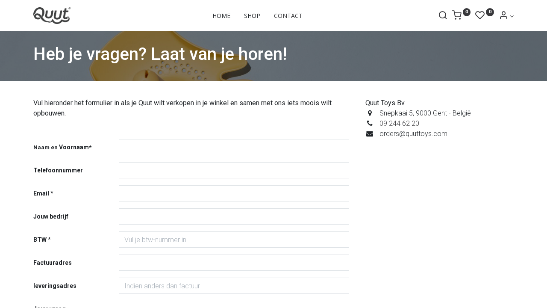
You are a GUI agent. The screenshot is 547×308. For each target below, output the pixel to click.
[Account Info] (506, 16)
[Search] (442, 16)
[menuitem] (221, 16)
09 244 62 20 (399, 123)
